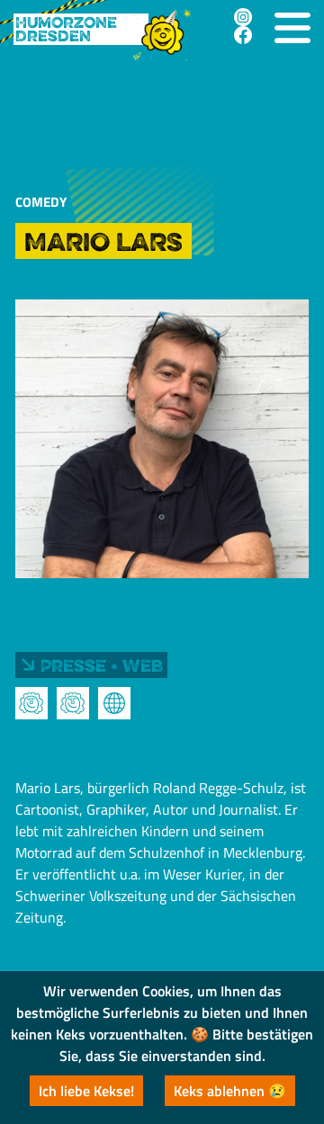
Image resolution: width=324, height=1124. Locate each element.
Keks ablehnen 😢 (230, 1091)
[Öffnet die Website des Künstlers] (114, 703)
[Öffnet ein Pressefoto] (31, 703)
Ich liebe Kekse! (86, 1091)
